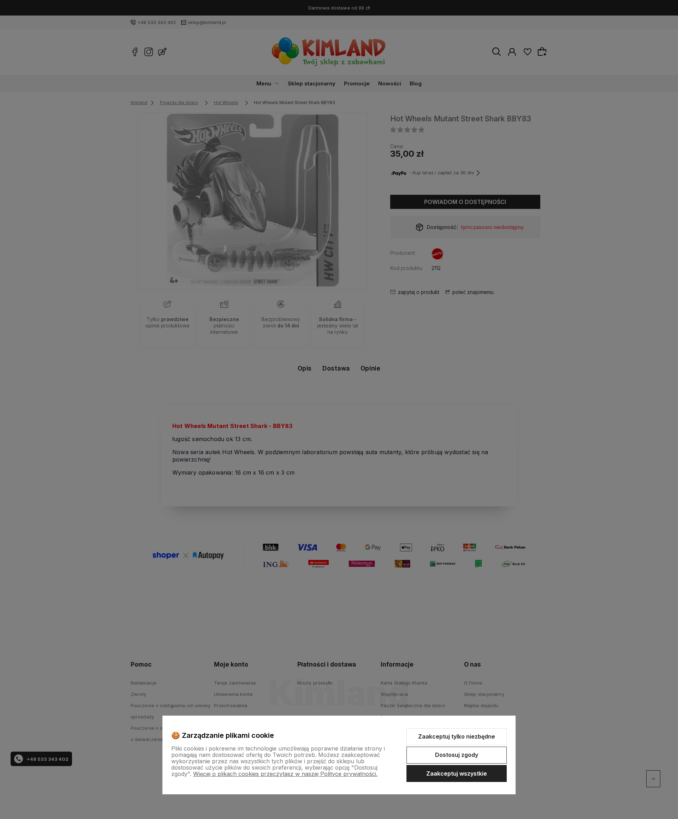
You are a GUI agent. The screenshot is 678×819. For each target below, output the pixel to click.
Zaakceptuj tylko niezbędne (456, 736)
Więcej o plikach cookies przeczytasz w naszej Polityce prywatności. (285, 773)
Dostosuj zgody (456, 754)
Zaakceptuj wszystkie (456, 773)
